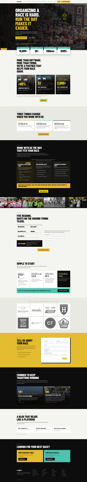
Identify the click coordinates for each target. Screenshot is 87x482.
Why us (25, 1)
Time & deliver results (35, 474)
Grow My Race (43, 100)
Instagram (63, 471)
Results (43, 471)
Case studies (34, 1)
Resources (43, 1)
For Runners (50, 1)
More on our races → (21, 402)
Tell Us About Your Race (65, 1)
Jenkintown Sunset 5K (23, 88)
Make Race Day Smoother (43, 134)
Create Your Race (32, 37)
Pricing (55, 1)
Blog (43, 475)
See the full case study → (22, 92)
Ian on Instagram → (48, 402)
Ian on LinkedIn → (55, 402)
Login (59, 1)
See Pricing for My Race (63, 290)
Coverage (53, 474)
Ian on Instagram (64, 475)
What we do (29, 1)
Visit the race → (59, 92)
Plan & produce (34, 471)
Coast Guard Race (42, 87)
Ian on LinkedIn (64, 474)
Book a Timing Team (43, 191)
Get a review (54, 475)
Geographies (39, 1)
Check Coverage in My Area (43, 249)
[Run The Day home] (19, 1)
